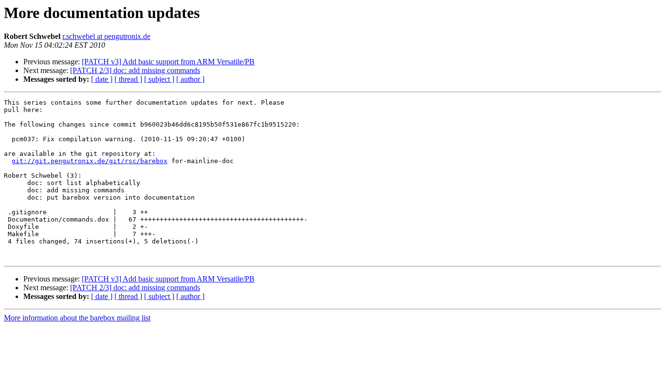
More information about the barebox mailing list (77, 318)
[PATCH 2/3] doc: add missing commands (135, 70)
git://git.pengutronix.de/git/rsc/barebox (89, 161)
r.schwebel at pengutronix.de (106, 36)
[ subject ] (159, 79)
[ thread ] (128, 79)
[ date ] (101, 79)
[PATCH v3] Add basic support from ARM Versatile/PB (168, 61)
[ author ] (190, 79)
